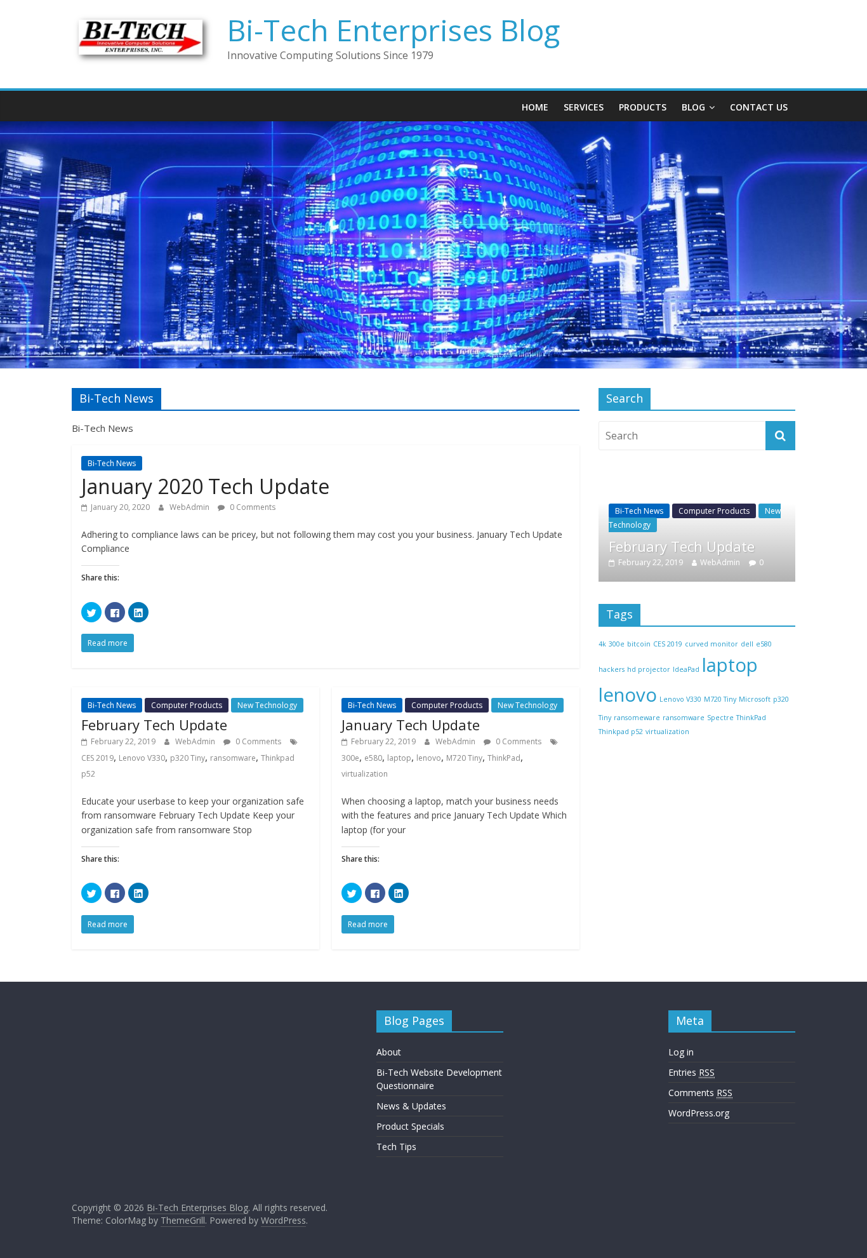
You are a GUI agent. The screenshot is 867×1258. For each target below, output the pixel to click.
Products (642, 107)
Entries (691, 1072)
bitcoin (639, 643)
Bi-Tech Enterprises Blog (393, 30)
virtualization (364, 773)
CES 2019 (97, 758)
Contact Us (759, 107)
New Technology (267, 705)
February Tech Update (154, 724)
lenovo (428, 758)
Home (535, 107)
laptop (399, 758)
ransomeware (637, 717)
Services (584, 107)
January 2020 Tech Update (205, 486)
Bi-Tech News (112, 463)
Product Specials (410, 1126)
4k (602, 643)
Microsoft (755, 699)
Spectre (720, 717)
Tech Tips (396, 1147)
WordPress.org (698, 1113)
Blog (693, 107)
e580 (373, 758)
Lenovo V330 (142, 758)
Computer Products (186, 705)
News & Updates (411, 1106)
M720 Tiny (464, 758)
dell (747, 643)
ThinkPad (503, 758)
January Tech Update (410, 724)
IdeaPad (686, 669)
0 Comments (251, 507)
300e (350, 758)
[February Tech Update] (697, 479)
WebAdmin (190, 507)
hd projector (648, 669)
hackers (612, 669)
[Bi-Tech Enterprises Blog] (433, 129)
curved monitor (711, 643)
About (388, 1052)
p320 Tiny (187, 758)
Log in (681, 1052)
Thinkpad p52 (621, 731)
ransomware (233, 758)
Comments (700, 1093)
